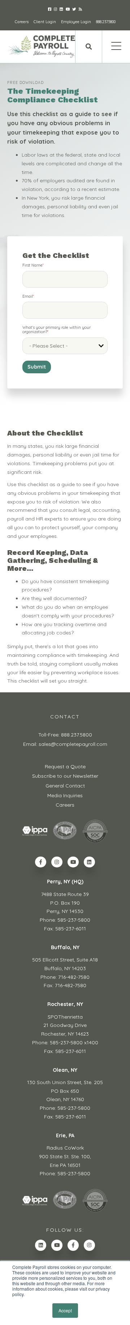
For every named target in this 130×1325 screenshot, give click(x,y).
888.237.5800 (106, 21)
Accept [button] (65, 1310)
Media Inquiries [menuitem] (65, 795)
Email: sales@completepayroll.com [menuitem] (65, 744)
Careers (22, 21)
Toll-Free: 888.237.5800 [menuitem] (65, 734)
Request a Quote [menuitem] (65, 766)
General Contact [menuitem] (65, 785)
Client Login (45, 21)
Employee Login (76, 21)
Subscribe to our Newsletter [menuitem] (65, 776)
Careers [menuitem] (65, 805)
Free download (25, 82)
